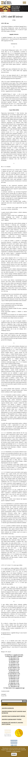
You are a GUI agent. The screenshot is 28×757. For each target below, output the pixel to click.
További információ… (16, 751)
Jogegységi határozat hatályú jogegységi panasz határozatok (14, 712)
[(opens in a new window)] (19, 733)
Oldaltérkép (5, 704)
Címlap (2, 13)
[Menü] (24, 2)
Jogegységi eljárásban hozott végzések (11, 719)
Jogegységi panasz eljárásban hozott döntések (13, 716)
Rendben (14, 754)
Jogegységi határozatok (8, 708)
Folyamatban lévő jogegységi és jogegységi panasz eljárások (12, 723)
